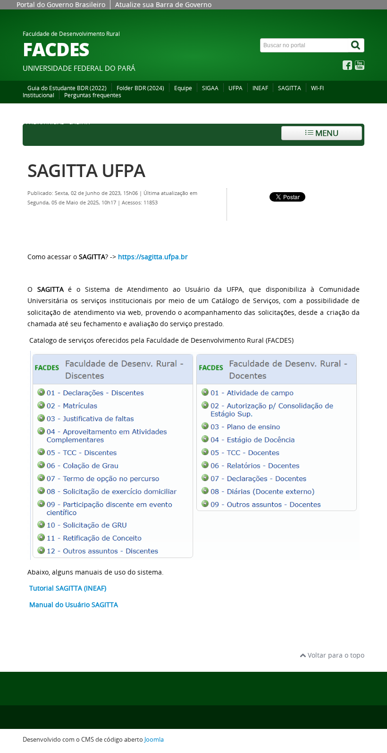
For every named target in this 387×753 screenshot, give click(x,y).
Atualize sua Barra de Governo (163, 4)
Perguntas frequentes (92, 95)
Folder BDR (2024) (140, 88)
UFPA (235, 88)
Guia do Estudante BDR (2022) (67, 88)
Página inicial (45, 122)
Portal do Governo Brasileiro (61, 4)
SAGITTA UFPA (86, 170)
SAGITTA (289, 88)
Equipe (183, 88)
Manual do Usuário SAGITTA (73, 604)
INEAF (260, 88)
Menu (325, 132)
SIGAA (210, 88)
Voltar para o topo (335, 655)
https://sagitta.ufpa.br (153, 256)
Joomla (154, 740)
